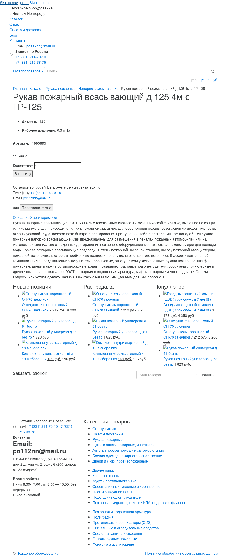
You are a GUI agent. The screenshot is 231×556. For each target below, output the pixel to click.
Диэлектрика (103, 470)
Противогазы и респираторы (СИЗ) (122, 522)
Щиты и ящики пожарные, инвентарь (123, 444)
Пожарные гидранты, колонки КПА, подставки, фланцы (138, 502)
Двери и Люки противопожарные (120, 461)
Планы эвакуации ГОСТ (112, 491)
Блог (13, 35)
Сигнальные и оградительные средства (125, 527)
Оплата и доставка (25, 29)
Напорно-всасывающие (98, 88)
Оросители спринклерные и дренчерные (126, 486)
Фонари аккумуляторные (113, 544)
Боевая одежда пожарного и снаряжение (127, 455)
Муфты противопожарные (114, 481)
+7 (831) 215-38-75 (30, 62)
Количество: (23, 165)
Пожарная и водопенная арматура (121, 511)
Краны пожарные (107, 475)
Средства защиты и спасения (117, 533)
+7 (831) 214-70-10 (30, 56)
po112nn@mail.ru (40, 46)
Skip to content (41, 2)
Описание (21, 217)
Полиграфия (103, 517)
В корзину (23, 173)
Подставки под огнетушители (116, 497)
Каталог (16, 18)
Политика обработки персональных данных (181, 553)
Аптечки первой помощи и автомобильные (128, 450)
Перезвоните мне (36, 207)
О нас (14, 24)
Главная (20, 88)
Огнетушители (104, 428)
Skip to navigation (14, 2)
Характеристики (43, 217)
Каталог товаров (27, 71)
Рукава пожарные (60, 88)
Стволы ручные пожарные (114, 538)
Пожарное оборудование (37, 553)
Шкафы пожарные (107, 434)
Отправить (205, 374)
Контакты (17, 40)
